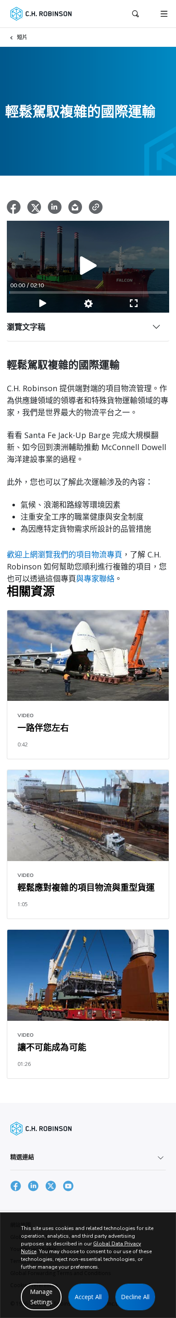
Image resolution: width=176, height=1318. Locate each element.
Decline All (135, 1297)
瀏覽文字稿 (26, 327)
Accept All (88, 1297)
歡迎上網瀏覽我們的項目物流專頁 (64, 554)
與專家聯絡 (95, 578)
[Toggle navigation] (164, 13)
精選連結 (22, 1157)
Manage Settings (41, 1297)
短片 (22, 37)
